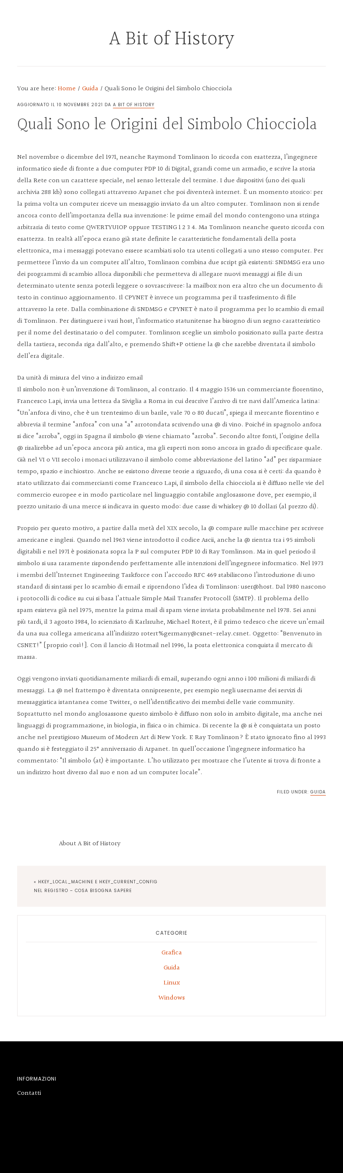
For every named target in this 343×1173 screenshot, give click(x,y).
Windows (172, 998)
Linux (172, 983)
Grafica (171, 953)
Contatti (29, 1093)
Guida (318, 792)
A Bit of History (171, 39)
